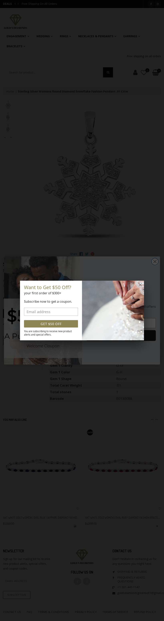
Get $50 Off (51, 324)
